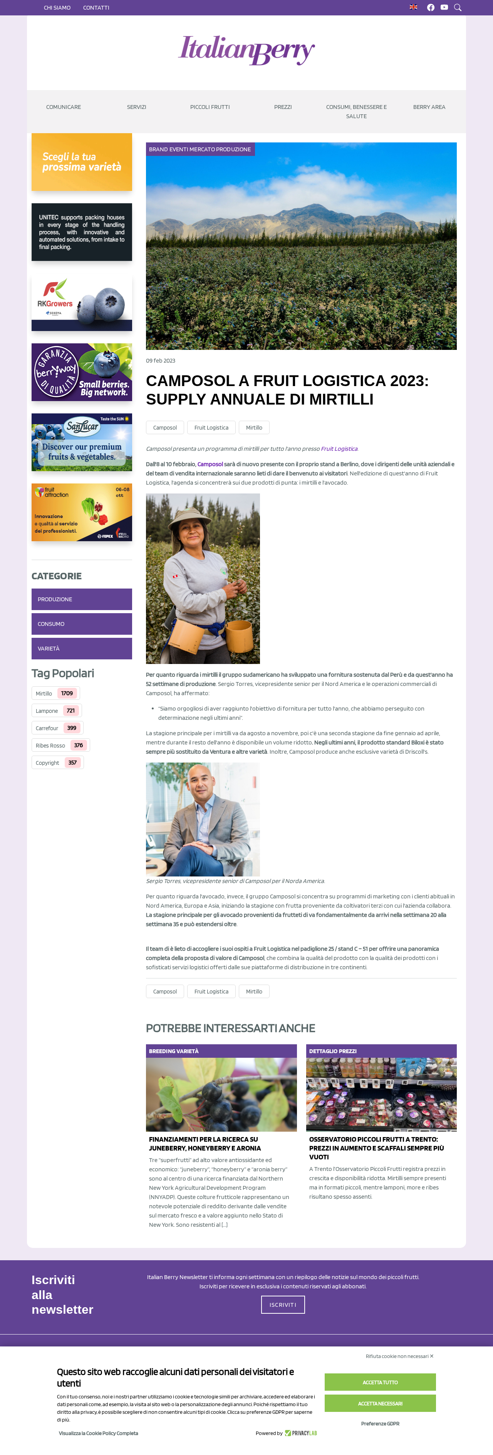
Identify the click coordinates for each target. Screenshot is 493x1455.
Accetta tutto (380, 1382)
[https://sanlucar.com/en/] (82, 448)
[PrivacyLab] (300, 1433)
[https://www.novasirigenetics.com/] (82, 168)
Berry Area (429, 106)
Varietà (49, 648)
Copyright (47, 762)
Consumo (51, 623)
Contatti (96, 7)
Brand (158, 149)
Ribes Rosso (50, 745)
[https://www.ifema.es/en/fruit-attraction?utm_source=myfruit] (82, 518)
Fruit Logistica (211, 427)
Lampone (47, 710)
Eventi (179, 149)
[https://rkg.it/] (82, 308)
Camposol (165, 427)
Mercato (202, 149)
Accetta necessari (380, 1403)
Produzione (55, 599)
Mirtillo (44, 693)
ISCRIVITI (283, 1304)
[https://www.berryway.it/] (82, 378)
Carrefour (47, 728)
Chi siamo (57, 7)
